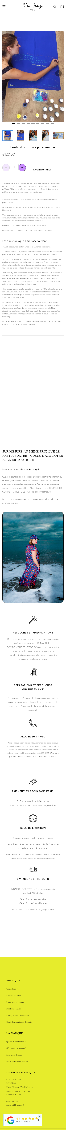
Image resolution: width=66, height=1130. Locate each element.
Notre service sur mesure (17, 1061)
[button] (4, 6)
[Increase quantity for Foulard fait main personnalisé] (22, 167)
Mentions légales (13, 1009)
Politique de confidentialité (17, 1015)
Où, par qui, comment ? (16, 1048)
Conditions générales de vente (19, 1022)
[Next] (58, 73)
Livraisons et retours (15, 1002)
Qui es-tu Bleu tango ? (15, 1042)
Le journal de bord (14, 1055)
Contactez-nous (12, 989)
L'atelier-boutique (13, 995)
